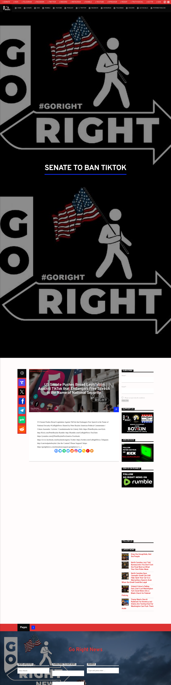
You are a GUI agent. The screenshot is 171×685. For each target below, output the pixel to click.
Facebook (40, 2)
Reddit (124, 2)
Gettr (150, 2)
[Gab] (64, 474)
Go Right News (85, 672)
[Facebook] (56, 474)
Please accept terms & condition (134, 421)
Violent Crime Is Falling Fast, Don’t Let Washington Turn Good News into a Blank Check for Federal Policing (137, 614)
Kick (16, 2)
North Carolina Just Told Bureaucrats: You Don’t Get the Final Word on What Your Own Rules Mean (142, 589)
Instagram (76, 2)
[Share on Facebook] (21, 424)
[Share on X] (21, 415)
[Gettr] (88, 474)
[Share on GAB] (21, 443)
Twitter (52, 2)
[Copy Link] (84, 474)
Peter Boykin (35, 431)
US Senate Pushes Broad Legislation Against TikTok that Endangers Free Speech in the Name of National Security (74, 412)
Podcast (70, 8)
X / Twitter (82, 8)
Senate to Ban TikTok (39, 394)
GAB (159, 2)
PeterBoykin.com (159, 8)
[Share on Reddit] (21, 452)
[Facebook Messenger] (80, 474)
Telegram (27, 2)
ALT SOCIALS (144, 8)
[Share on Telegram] (21, 433)
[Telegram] (60, 474)
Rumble (88, 2)
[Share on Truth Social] (21, 405)
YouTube (100, 2)
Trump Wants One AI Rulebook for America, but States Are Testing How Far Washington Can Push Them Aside (138, 627)
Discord (63, 2)
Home (19, 8)
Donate (7, 2)
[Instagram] (76, 474)
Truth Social (137, 2)
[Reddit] (72, 474)
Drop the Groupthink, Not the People (141, 578)
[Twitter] (68, 474)
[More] (92, 474)
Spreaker (112, 2)
